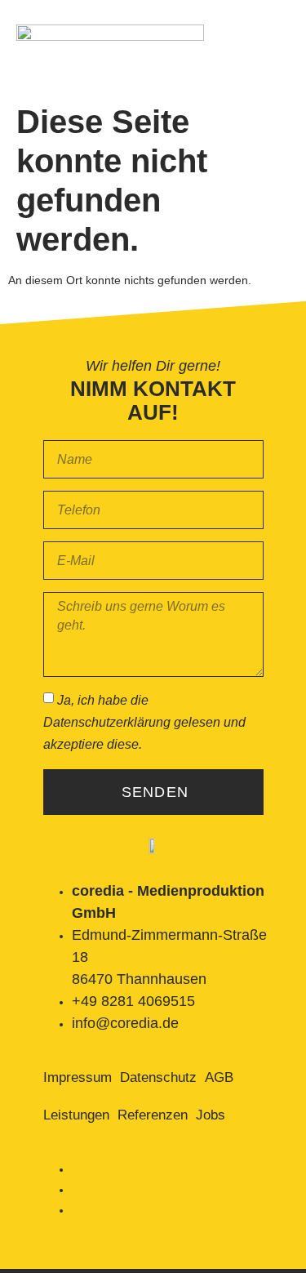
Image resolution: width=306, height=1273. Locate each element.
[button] (277, 52)
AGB (219, 1077)
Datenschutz (158, 1077)
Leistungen (76, 1115)
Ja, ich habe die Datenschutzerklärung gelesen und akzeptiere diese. (144, 722)
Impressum (77, 1077)
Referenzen (153, 1115)
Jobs (210, 1115)
